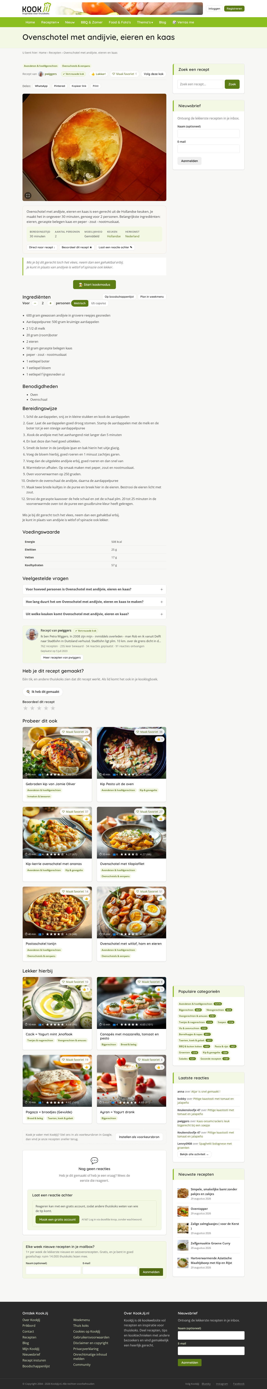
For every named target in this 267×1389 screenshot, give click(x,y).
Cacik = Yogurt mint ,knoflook (49, 1034)
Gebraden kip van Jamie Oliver (50, 784)
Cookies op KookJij (86, 1331)
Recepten (49, 22)
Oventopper (199, 1209)
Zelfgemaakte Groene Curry (210, 1243)
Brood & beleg (128, 1044)
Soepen (225, 1022)
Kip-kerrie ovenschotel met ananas (54, 864)
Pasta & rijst (225, 1046)
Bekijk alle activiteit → (194, 1154)
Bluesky (206, 1383)
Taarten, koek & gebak (60, 1118)
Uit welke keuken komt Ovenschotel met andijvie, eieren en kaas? (77, 614)
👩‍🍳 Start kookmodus (94, 284)
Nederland (132, 236)
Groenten (188, 1052)
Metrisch (80, 303)
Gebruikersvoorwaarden (91, 1337)
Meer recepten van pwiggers (62, 657)
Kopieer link (79, 85)
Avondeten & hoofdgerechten (40, 66)
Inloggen (214, 8)
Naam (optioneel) (36, 1263)
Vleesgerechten (218, 1010)
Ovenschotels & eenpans (76, 66)
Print (96, 85)
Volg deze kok (153, 74)
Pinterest (59, 86)
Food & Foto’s (120, 22)
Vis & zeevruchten (192, 1028)
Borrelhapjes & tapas (194, 1034)
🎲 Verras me (183, 22)
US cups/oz (98, 303)
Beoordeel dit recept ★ (77, 247)
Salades (187, 1058)
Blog (162, 22)
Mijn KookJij (30, 1349)
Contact (28, 1331)
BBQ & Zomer (92, 22)
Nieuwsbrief (31, 1355)
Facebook (239, 1383)
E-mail (86, 1263)
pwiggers (64, 630)
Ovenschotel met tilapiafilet (122, 864)
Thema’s (144, 22)
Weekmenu (81, 1320)
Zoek (232, 84)
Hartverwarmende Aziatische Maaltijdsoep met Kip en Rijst (211, 1260)
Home (30, 22)
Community (81, 1365)
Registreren (234, 8)
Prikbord (28, 1326)
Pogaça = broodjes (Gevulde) (49, 1112)
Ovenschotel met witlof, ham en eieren (131, 943)
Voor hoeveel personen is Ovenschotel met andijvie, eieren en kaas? (78, 589)
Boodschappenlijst (36, 1366)
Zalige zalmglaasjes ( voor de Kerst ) (215, 1226)
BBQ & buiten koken (194, 1046)
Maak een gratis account (57, 1219)
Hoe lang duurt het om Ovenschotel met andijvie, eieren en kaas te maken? (84, 602)
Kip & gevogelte (148, 790)
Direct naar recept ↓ (42, 247)
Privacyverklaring (86, 1349)
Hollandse (114, 236)
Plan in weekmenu (152, 296)
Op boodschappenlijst (119, 296)
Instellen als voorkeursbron (139, 1137)
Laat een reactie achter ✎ (115, 247)
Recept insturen (34, 1360)
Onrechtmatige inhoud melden (90, 1357)
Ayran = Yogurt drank (117, 1112)
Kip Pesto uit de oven (117, 784)
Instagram (222, 1383)
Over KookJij (31, 1320)
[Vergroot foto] (27, 195)
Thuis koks (81, 1326)
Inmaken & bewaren (38, 796)
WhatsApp (41, 86)
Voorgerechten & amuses (72, 1040)
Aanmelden (151, 1272)
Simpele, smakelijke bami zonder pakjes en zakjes (214, 1191)
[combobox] (200, 84)
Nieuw (70, 22)
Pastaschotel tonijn (41, 943)
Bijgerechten (109, 1044)
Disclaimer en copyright (90, 1343)
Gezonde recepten (214, 1058)
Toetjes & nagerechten (40, 1040)
